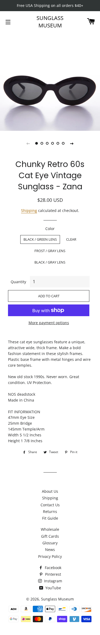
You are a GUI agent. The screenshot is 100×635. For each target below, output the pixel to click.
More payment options (49, 322)
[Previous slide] (28, 143)
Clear (71, 239)
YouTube (52, 587)
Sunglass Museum (50, 21)
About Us (50, 491)
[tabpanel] (50, 81)
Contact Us (50, 504)
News (50, 549)
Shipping (29, 210)
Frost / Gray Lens (49, 250)
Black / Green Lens (40, 239)
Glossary (50, 542)
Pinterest (52, 574)
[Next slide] (72, 143)
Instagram (52, 580)
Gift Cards (50, 536)
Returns (50, 511)
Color (50, 228)
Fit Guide (50, 518)
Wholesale (50, 529)
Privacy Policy (50, 556)
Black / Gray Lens (49, 262)
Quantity (18, 281)
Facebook (52, 567)
